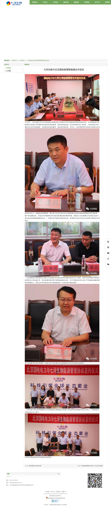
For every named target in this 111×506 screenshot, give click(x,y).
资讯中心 (14, 60)
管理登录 (65, 504)
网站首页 (6, 60)
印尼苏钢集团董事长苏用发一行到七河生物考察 (92, 465)
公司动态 (22, 60)
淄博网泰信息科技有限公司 (56, 504)
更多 (59, 473)
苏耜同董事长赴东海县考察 (35, 465)
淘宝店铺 (47, 491)
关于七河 (53, 491)
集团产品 (64, 491)
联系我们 (58, 491)
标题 (8, 473)
